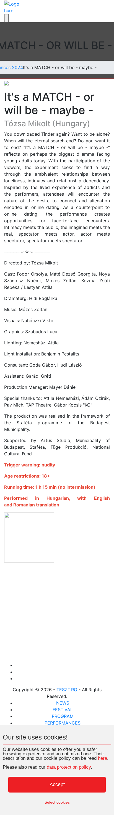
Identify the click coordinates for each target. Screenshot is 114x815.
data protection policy (69, 767)
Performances (63, 723)
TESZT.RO (66, 689)
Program (63, 716)
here (102, 758)
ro (11, 10)
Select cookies (57, 802)
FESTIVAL (63, 709)
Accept (57, 784)
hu (6, 10)
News (62, 703)
